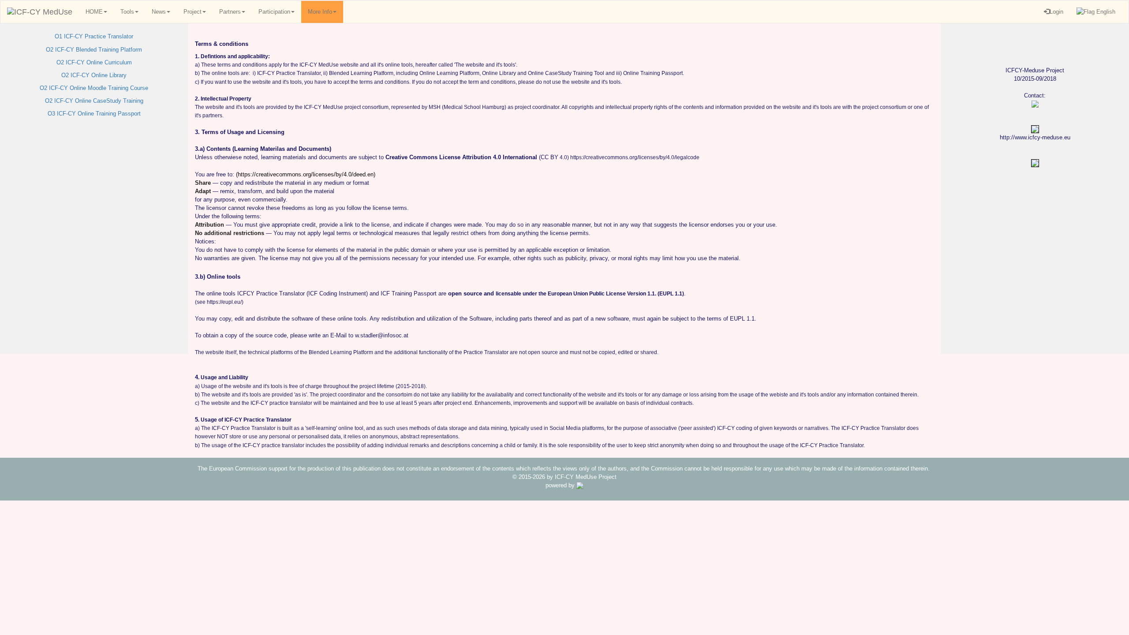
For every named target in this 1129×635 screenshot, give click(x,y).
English (1105, 11)
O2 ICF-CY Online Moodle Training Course (94, 88)
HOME (94, 11)
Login (1056, 11)
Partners (230, 11)
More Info (320, 11)
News (159, 11)
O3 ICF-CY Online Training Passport (94, 113)
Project (192, 11)
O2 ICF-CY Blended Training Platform (94, 49)
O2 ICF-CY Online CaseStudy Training (94, 100)
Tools (127, 11)
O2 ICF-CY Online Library (94, 75)
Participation (274, 11)
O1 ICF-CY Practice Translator (94, 36)
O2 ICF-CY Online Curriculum (94, 62)
